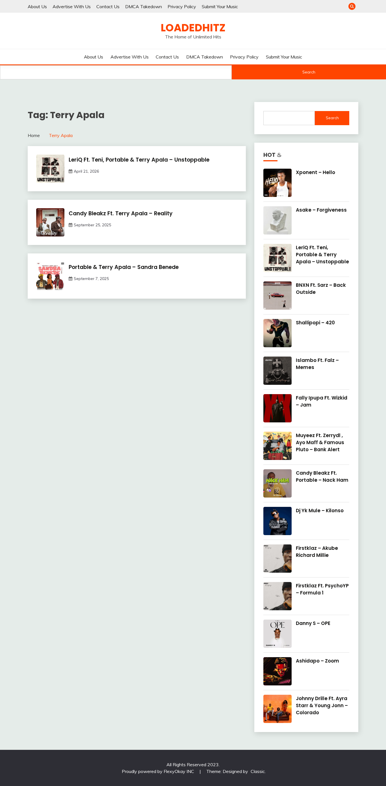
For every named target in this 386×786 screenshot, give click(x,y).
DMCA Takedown (143, 6)
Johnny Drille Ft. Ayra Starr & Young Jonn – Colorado (322, 705)
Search (308, 72)
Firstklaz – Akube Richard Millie (317, 552)
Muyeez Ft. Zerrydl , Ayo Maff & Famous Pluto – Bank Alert (320, 442)
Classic (258, 771)
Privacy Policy (182, 6)
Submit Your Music (220, 6)
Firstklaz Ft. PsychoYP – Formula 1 (322, 589)
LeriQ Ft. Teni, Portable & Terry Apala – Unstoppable (139, 160)
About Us (37, 6)
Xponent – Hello (315, 172)
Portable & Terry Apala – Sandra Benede (124, 267)
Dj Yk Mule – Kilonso (320, 510)
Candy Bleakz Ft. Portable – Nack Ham (322, 476)
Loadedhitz (193, 27)
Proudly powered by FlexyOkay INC (158, 771)
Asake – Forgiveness (321, 210)
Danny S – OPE (313, 623)
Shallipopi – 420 (315, 322)
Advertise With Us (72, 6)
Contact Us (108, 6)
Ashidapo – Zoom (317, 660)
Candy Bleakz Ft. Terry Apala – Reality (121, 213)
